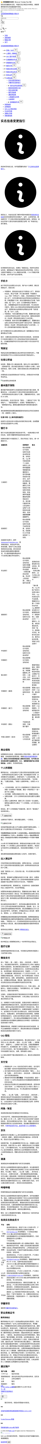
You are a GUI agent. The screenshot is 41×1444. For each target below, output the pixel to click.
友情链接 (8, 106)
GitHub (10, 1427)
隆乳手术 (9, 66)
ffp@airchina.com (12, 1232)
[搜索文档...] (3, 22)
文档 (2, 14)
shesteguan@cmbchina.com (9, 542)
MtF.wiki (11, 1431)
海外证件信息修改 (16, 85)
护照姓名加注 (24, 929)
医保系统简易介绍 (14, 88)
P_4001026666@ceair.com (15, 1275)
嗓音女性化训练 (11, 69)
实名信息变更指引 (14, 80)
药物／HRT (10, 50)
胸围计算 (13, 14)
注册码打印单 (7, 816)
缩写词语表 (12, 92)
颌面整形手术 (10, 62)
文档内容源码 (5, 1411)
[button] (20, 31)
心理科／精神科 (11, 53)
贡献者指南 (8, 115)
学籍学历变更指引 (14, 82)
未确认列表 (8, 113)
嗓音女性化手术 (11, 72)
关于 (17, 14)
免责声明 (4, 1442)
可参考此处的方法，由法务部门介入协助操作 (20, 1126)
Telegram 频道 (9, 1419)
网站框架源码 (14, 1411)
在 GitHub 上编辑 (8, 1387)
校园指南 (8, 104)
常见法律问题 (13, 90)
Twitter (3, 1419)
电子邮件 (16, 1427)
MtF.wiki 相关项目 (11, 109)
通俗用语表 (12, 94)
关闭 (9, 1442)
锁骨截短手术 (14, 102)
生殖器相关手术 (11, 59)
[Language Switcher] (20, 28)
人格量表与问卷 (13, 97)
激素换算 (7, 14)
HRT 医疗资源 (11, 56)
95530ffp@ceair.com (13, 1259)
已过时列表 (8, 111)
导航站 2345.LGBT (25, 1411)
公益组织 (11, 99)
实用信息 (9, 78)
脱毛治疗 (9, 75)
